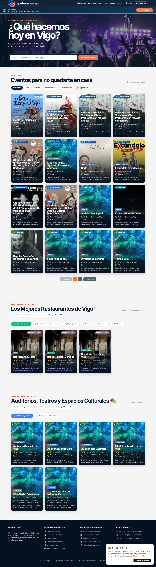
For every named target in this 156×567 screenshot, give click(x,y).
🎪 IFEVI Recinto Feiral (88, 538)
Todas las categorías (21, 324)
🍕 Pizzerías (101, 324)
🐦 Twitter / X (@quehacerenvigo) (129, 538)
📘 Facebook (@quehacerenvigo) (129, 535)
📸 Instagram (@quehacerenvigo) (129, 531)
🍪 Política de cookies (87, 561)
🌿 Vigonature (82, 88)
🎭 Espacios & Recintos (114, 3)
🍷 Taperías (87, 324)
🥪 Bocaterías (39, 324)
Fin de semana (51, 88)
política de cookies (138, 556)
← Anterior (66, 279)
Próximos (17, 88)
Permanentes (67, 88)
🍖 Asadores (55, 324)
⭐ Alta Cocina (117, 324)
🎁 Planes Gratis (50, 538)
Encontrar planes (88, 57)
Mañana (37, 88)
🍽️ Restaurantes (95, 3)
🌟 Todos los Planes (52, 531)
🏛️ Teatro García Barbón (89, 535)
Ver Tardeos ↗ (144, 10)
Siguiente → (89, 279)
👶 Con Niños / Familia (53, 542)
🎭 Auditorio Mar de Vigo (90, 531)
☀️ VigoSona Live (51, 545)
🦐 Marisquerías (71, 324)
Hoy (27, 88)
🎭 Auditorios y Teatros (22, 416)
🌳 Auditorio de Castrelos (90, 545)
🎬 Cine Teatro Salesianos (90, 542)
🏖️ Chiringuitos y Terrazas (46, 416)
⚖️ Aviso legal (45, 561)
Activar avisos (141, 3)
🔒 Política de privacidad (64, 561)
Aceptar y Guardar (142, 560)
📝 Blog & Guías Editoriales (54, 548)
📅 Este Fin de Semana (53, 535)
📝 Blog (129, 3)
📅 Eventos (81, 3)
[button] (27, 115)
